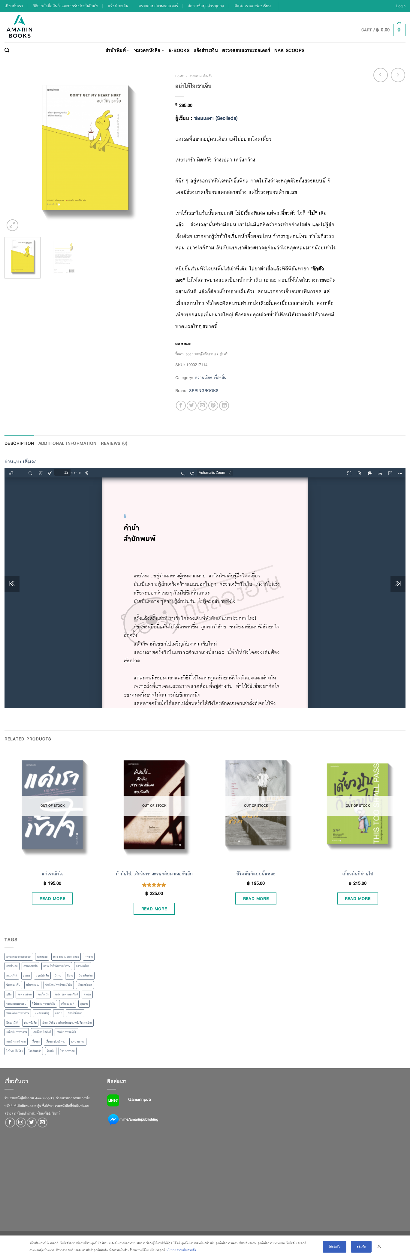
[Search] (7, 50)
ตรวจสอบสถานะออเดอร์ (158, 5)
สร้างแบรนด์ (67, 1003)
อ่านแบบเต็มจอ (21, 461)
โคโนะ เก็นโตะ (14, 1051)
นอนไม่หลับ (42, 975)
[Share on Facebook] (181, 406)
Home (179, 76)
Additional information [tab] (67, 443)
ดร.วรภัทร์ (11, 975)
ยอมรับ (361, 1246)
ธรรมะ (26, 975)
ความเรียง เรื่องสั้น (200, 76)
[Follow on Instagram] (21, 1122)
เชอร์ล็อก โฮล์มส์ (42, 1032)
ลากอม (87, 994)
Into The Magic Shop (66, 956)
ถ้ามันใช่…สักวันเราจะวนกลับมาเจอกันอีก (154, 874)
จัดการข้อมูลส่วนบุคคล (206, 5)
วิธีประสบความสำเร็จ (43, 1003)
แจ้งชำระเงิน (118, 5)
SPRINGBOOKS (204, 390)
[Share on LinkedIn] (224, 406)
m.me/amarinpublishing (138, 1119)
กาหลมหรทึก (30, 966)
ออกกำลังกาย (75, 1013)
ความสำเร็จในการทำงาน (56, 966)
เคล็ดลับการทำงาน (16, 1032)
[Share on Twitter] (192, 406)
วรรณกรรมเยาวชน (16, 1003)
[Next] (155, 151)
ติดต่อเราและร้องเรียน (252, 5)
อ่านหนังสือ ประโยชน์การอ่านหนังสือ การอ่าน (67, 1022)
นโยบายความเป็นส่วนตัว (181, 1250)
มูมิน (9, 994)
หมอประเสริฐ (42, 1013)
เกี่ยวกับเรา (14, 5)
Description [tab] (19, 443)
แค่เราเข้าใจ (52, 874)
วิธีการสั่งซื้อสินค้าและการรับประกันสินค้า (65, 5)
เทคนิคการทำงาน (16, 1041)
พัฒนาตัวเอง (85, 985)
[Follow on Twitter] (32, 1122)
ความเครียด (82, 966)
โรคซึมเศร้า (35, 1051)
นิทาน (58, 975)
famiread (42, 956)
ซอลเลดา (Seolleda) (216, 118)
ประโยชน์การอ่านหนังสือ (58, 985)
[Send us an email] (42, 1122)
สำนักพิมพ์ (115, 50)
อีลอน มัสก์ (12, 1022)
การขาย (89, 956)
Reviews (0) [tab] (114, 443)
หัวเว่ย (58, 1013)
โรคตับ (51, 1051)
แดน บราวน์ (78, 1041)
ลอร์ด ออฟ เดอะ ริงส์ (66, 994)
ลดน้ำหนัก (43, 994)
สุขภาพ (84, 1003)
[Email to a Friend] (202, 406)
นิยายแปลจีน (13, 985)
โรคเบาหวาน (67, 1051)
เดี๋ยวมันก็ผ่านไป (357, 874)
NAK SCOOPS (289, 50)
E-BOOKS (179, 50)
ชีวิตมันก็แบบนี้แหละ (256, 874)
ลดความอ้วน (24, 994)
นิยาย (70, 975)
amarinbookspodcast (18, 956)
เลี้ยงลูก (36, 1041)
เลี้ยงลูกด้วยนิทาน (55, 1041)
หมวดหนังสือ (147, 50)
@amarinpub (139, 1099)
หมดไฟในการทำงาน (17, 1013)
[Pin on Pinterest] (213, 406)
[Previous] (15, 151)
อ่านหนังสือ (30, 1022)
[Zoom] (12, 225)
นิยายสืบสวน (86, 975)
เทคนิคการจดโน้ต (66, 1032)
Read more (52, 898)
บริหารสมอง (33, 985)
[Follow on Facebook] (10, 1122)
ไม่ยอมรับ (334, 1246)
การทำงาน (12, 966)
